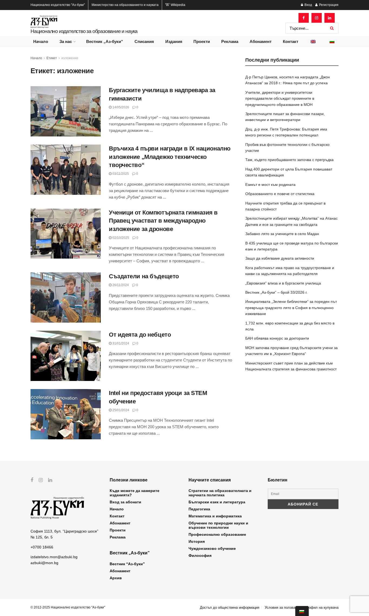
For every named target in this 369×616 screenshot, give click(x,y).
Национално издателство (58, 5)
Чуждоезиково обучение (212, 548)
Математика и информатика (215, 516)
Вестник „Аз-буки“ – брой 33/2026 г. (276, 292)
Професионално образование (217, 534)
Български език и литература (217, 502)
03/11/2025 (120, 174)
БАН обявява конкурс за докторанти (277, 338)
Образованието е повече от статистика (279, 194)
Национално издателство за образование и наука (84, 31)
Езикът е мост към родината (270, 184)
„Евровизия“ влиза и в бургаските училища (283, 283)
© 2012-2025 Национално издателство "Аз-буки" (68, 607)
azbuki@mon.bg (44, 563)
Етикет (51, 58)
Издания (173, 41)
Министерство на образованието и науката (125, 5)
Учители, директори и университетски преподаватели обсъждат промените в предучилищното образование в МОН (279, 98)
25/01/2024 (120, 410)
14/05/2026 (120, 107)
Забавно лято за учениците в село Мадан (282, 234)
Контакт (290, 41)
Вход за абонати (125, 502)
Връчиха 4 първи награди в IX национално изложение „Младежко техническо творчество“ (169, 157)
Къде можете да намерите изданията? (134, 492)
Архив (116, 578)
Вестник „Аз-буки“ (104, 41)
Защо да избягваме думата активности (279, 258)
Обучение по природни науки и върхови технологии (218, 525)
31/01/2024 (120, 343)
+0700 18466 (42, 547)
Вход (308, 5)
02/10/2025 (120, 238)
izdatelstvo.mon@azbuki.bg (54, 557)
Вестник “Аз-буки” (127, 564)
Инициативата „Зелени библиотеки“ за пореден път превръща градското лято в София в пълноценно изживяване (291, 307)
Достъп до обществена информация (229, 607)
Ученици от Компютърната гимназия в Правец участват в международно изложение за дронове (163, 221)
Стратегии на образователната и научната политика (220, 492)
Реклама (229, 41)
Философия (200, 555)
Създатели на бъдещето (144, 276)
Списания (144, 41)
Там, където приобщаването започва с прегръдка (289, 160)
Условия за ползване (282, 607)
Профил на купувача (321, 607)
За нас (65, 41)
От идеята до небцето (140, 334)
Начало (40, 41)
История (197, 541)
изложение (69, 58)
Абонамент (260, 41)
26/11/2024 (120, 285)
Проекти (201, 41)
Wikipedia (177, 5)
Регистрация (328, 5)
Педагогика (199, 509)
